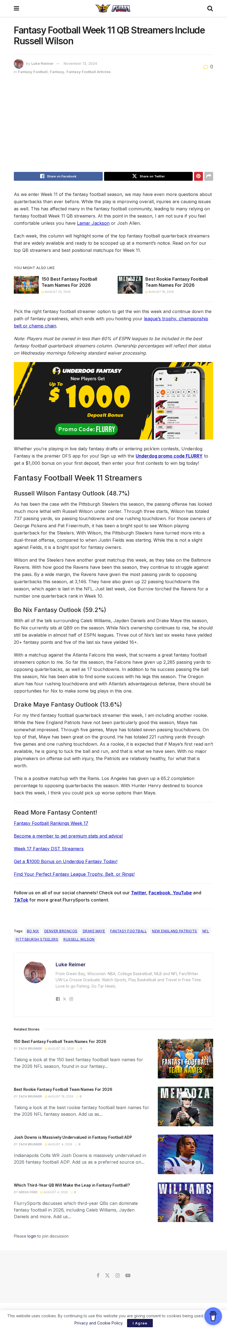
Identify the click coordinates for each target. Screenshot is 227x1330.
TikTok (21, 900)
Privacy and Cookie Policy (98, 1323)
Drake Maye (94, 931)
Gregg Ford (28, 1192)
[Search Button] (210, 8)
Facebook (159, 892)
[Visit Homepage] (113, 8)
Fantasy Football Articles (88, 71)
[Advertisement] (113, 125)
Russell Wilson (79, 939)
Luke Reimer (42, 63)
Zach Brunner (30, 1048)
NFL (205, 931)
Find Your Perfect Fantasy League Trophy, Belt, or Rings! (74, 874)
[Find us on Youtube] (127, 1275)
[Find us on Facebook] (98, 1275)
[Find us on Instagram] (117, 1275)
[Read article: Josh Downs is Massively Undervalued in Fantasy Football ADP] (185, 1154)
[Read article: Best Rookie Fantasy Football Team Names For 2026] (130, 285)
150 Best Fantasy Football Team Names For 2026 (60, 1041)
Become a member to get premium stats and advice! (68, 836)
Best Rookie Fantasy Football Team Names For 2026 (63, 1089)
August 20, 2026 (57, 291)
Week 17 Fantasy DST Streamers (49, 848)
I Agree (140, 1323)
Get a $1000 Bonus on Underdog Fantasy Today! (65, 861)
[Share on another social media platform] (208, 176)
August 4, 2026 (59, 1144)
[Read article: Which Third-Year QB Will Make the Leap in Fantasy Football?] (185, 1202)
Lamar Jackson (93, 223)
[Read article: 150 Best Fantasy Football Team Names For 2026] (26, 285)
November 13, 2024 (80, 63)
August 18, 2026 (161, 291)
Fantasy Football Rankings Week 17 (51, 823)
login (31, 1236)
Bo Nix (33, 931)
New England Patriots (174, 931)
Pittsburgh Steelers (37, 939)
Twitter (138, 892)
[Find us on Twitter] (107, 1275)
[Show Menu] (16, 8)
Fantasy (57, 71)
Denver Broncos (61, 931)
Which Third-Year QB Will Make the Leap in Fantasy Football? (72, 1185)
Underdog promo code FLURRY (169, 456)
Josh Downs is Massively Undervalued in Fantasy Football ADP (73, 1137)
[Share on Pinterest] (198, 176)
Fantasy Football (33, 71)
